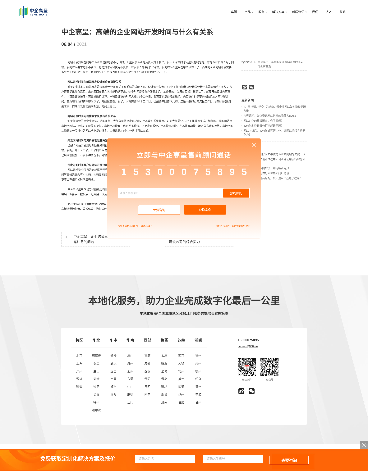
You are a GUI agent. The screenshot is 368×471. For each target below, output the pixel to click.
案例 (234, 12)
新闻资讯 (298, 12)
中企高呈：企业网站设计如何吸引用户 (266, 168)
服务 (261, 12)
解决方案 (278, 12)
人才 (329, 12)
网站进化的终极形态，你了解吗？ (263, 120)
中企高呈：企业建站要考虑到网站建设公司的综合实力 (195, 239)
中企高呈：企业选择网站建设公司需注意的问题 (99, 239)
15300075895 (248, 340)
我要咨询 (289, 460)
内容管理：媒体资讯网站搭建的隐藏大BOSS (269, 115)
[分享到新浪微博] (244, 87)
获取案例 (205, 209)
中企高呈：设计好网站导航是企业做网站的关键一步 (274, 154)
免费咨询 (159, 210)
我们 (315, 12)
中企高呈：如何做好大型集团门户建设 (266, 173)
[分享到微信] (251, 87)
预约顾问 (236, 193)
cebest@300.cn (248, 346)
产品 (248, 12)
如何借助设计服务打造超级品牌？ (263, 125)
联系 (343, 12)
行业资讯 (247, 62)
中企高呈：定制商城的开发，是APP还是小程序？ (272, 178)
